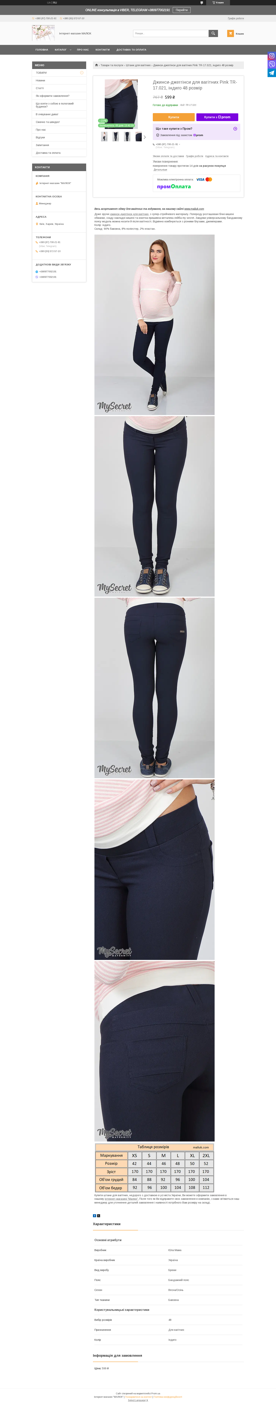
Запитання (42, 145)
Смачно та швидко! (48, 121)
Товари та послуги (111, 65)
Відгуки (40, 137)
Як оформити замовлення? (52, 95)
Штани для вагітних (138, 65)
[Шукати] (213, 33)
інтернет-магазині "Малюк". (122, 1198)
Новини (40, 80)
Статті (40, 88)
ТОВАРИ (41, 72)
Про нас (83, 49)
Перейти (182, 10)
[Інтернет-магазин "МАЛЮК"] (43, 40)
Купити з (210, 117)
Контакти (103, 49)
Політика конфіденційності (168, 1397)
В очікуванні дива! (47, 114)
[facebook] (94, 1216)
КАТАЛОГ (60, 49)
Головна (41, 49)
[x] (98, 1216)
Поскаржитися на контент (138, 1397)
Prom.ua (155, 1393)
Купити (173, 117)
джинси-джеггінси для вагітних (129, 214)
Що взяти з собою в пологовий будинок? (55, 105)
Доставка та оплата (131, 49)
